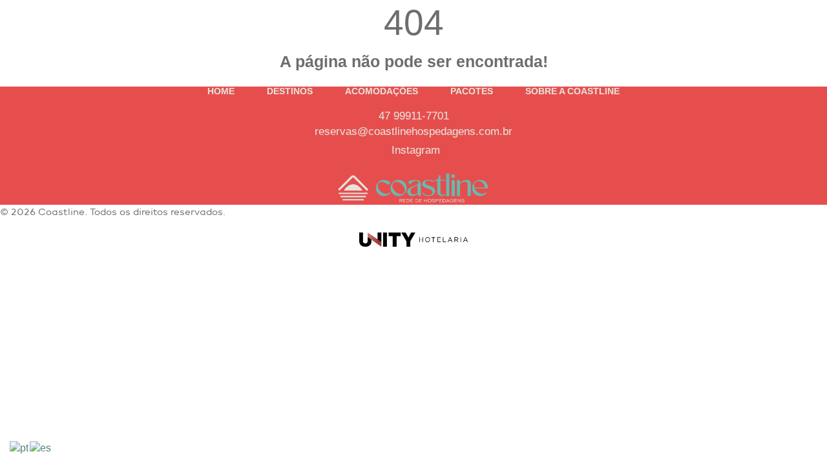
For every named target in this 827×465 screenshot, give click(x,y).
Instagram (416, 150)
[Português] (20, 447)
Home (221, 91)
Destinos (290, 91)
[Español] (41, 447)
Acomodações (381, 91)
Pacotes (471, 91)
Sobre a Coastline (572, 91)
